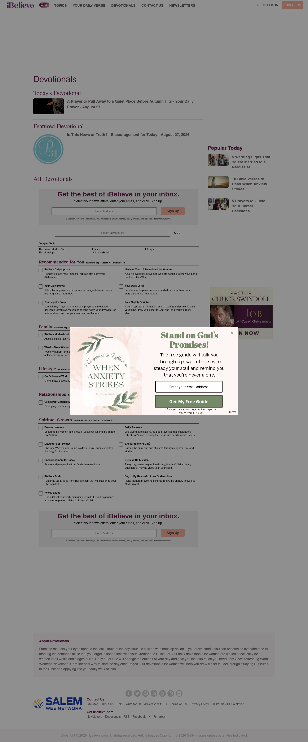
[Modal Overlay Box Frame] (154, 371)
